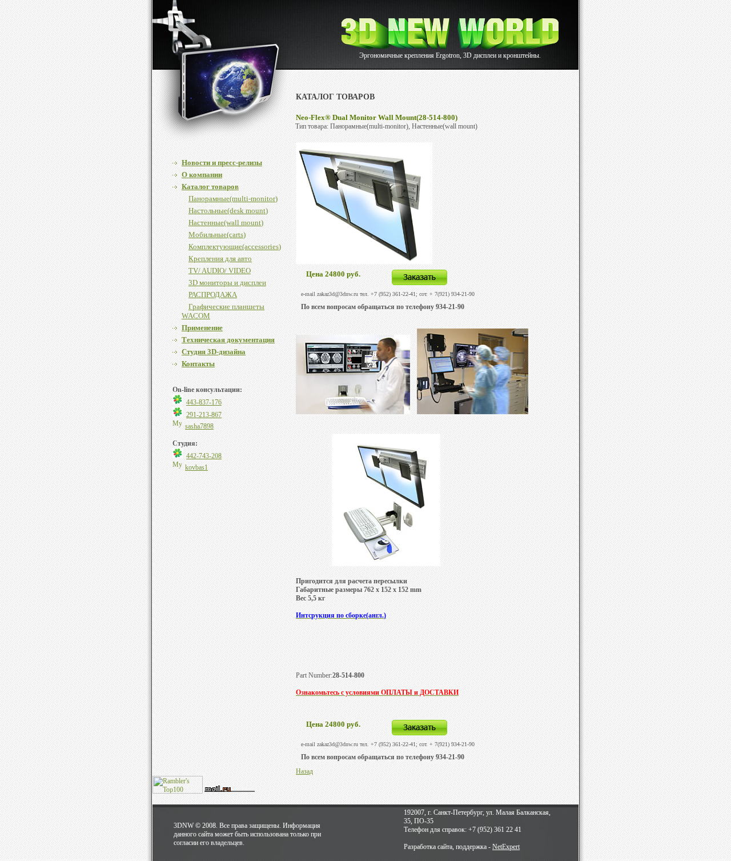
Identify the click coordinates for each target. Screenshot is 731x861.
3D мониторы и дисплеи (227, 282)
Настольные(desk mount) (228, 210)
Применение (202, 327)
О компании (202, 174)
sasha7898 (199, 426)
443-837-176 (204, 402)
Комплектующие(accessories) (234, 246)
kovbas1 (196, 467)
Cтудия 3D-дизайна (214, 351)
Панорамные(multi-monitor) (233, 198)
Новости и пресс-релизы (222, 162)
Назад (304, 771)
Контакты (198, 363)
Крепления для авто (220, 258)
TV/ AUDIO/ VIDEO (219, 270)
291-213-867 (204, 415)
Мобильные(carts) (217, 234)
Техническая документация (228, 339)
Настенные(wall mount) (225, 222)
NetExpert (506, 847)
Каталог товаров (210, 186)
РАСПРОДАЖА (212, 294)
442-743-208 (204, 456)
